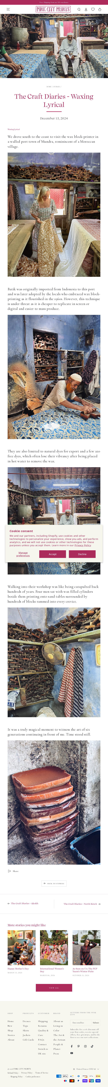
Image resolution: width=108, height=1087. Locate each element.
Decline (82, 554)
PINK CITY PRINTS (22, 1069)
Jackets (26, 1035)
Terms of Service (41, 1073)
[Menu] (8, 9)
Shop (10, 1030)
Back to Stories (56, 883)
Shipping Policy (17, 1077)
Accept (53, 554)
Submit (96, 1022)
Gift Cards (28, 1039)
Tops (25, 1025)
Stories (56, 87)
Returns (42, 1025)
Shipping (43, 1021)
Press (56, 1053)
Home (49, 87)
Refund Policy (13, 1073)
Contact (42, 1044)
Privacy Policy (83, 545)
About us (58, 1021)
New (10, 1025)
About (11, 1039)
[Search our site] (79, 9)
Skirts (26, 1030)
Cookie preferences (33, 1077)
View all (54, 988)
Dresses (26, 1021)
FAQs (41, 1039)
